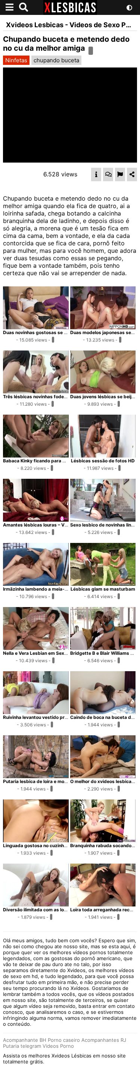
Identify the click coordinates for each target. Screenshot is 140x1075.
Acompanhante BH (24, 1040)
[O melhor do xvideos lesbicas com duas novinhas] (103, 776)
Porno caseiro (64, 1040)
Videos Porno (58, 1046)
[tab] (96, 174)
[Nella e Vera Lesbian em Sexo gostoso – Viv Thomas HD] (36, 647)
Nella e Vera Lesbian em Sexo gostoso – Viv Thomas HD (63, 653)
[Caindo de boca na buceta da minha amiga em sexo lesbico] (103, 712)
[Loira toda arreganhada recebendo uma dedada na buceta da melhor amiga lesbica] (103, 904)
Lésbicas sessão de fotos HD (103, 460)
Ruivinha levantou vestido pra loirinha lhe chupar (55, 717)
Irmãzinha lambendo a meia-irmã (38, 589)
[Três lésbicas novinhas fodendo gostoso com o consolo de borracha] (36, 391)
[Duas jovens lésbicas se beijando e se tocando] (103, 391)
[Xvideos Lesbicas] (70, 12)
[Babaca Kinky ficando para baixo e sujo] (36, 455)
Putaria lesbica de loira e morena (38, 781)
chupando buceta (56, 60)
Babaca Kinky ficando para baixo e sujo (45, 460)
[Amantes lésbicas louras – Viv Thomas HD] (36, 519)
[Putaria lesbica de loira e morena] (36, 776)
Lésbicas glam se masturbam (103, 589)
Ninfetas (16, 60)
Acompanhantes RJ (103, 1040)
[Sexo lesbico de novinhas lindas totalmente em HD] (103, 519)
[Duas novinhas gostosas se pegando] (36, 327)
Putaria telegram (22, 1046)
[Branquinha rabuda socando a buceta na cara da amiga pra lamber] (103, 840)
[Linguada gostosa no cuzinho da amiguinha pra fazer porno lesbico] (36, 840)
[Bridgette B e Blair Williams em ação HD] (103, 647)
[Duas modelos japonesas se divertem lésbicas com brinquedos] (103, 327)
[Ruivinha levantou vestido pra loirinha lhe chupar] (36, 712)
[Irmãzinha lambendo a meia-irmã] (36, 583)
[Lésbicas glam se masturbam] (103, 583)
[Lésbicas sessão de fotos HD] (103, 455)
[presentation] (96, 174)
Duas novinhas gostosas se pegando (43, 332)
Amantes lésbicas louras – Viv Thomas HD (49, 525)
